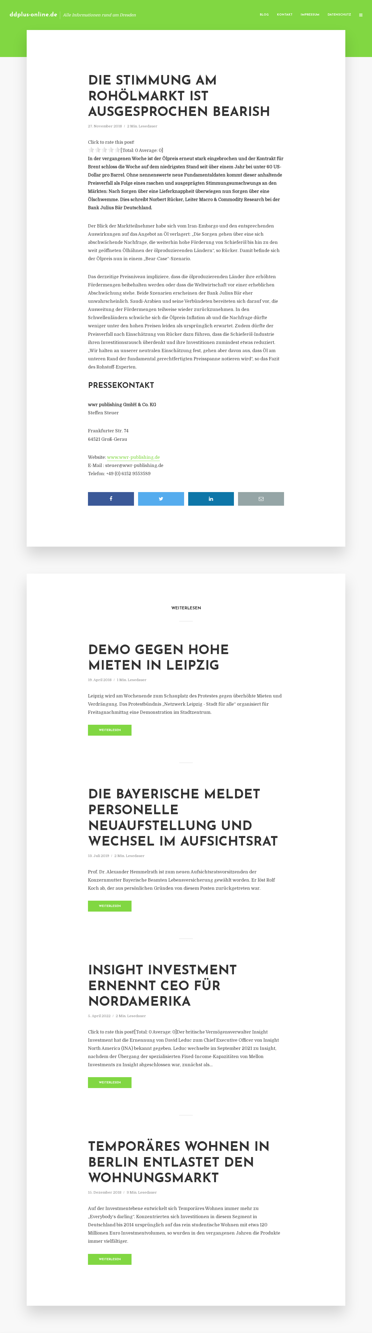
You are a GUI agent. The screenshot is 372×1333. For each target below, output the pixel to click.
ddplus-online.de (33, 15)
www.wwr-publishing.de (133, 457)
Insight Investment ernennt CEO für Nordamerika (162, 986)
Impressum (310, 14)
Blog (264, 14)
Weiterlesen (110, 730)
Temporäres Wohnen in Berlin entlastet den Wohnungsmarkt (179, 1163)
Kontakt (284, 14)
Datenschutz (339, 14)
